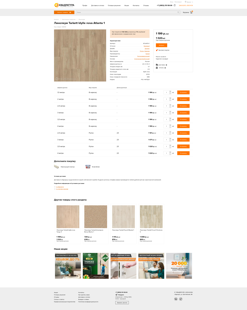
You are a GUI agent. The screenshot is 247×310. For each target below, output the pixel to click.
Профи (84, 5)
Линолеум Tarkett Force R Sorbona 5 (151, 231)
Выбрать (161, 45)
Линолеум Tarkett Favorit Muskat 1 (123, 230)
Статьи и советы (59, 299)
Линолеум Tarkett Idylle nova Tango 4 (66, 231)
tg (180, 299)
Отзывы (146, 5)
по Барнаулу (60, 187)
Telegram (121, 295)
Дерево (147, 48)
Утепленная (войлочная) (142, 59)
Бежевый (147, 46)
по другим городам (62, 189)
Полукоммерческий (143, 56)
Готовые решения (114, 5)
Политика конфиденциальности (88, 301)
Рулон (142, 51)
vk (175, 299)
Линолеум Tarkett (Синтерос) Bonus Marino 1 (93, 231)
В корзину (183, 92)
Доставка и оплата (97, 5)
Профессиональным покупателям (64, 301)
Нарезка (147, 51)
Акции (126, 5)
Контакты (136, 5)
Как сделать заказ (84, 295)
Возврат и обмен (83, 299)
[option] (68, 224)
